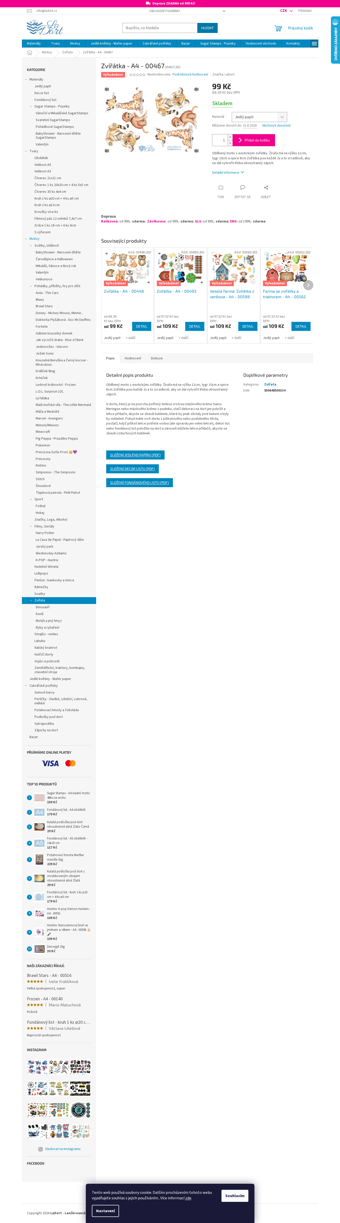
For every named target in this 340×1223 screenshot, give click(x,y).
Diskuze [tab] (157, 358)
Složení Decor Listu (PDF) (132, 469)
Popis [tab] (110, 358)
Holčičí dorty (43, 654)
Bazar (33, 737)
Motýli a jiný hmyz (49, 620)
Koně (40, 614)
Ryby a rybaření (47, 627)
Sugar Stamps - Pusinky (52, 106)
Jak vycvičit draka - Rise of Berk (60, 339)
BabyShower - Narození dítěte (58, 252)
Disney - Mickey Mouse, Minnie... (59, 313)
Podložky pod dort (48, 716)
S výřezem (42, 232)
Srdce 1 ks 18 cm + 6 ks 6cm (55, 225)
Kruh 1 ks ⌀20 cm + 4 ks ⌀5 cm (56, 198)
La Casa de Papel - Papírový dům (60, 539)
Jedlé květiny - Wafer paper (50, 678)
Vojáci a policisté (47, 661)
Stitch (40, 479)
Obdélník (41, 158)
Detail (141, 326)
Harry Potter (45, 533)
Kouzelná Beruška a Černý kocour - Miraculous (62, 362)
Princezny (43, 459)
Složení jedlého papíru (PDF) (135, 455)
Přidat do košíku (257, 140)
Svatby (39, 593)
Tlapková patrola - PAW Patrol (58, 492)
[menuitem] (34, 44)
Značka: (223, 74)
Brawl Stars (44, 306)
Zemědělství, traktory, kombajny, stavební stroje (59, 670)
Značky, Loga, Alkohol (50, 519)
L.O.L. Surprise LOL (49, 391)
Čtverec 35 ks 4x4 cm (50, 191)
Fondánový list (45, 99)
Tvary (33, 151)
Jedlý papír (42, 86)
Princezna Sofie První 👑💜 (56, 452)
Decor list (41, 93)
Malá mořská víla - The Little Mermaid (63, 404)
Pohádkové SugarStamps (55, 126)
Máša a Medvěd (47, 411)
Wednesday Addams (51, 553)
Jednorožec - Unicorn (52, 346)
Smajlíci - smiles (46, 634)
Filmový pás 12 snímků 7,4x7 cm (58, 218)
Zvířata (39, 600)
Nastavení (105, 1211)
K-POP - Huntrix (47, 560)
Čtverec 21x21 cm (47, 178)
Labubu (39, 640)
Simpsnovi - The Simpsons (55, 472)
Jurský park (44, 546)
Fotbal (40, 506)
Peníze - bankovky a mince (54, 580)
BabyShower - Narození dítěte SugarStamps (58, 135)
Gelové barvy (44, 692)
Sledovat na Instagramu (63, 1149)
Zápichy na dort (46, 730)
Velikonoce (44, 279)
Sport (38, 499)
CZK (284, 10)
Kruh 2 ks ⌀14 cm (47, 205)
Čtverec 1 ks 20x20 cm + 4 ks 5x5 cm (61, 184)
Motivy (34, 238)
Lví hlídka (42, 398)
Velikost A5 (42, 164)
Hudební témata (46, 566)
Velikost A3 (42, 171)
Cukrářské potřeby (43, 685)
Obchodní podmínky (164, 11)
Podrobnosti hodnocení (190, 74)
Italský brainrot (45, 647)
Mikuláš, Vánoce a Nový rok (56, 266)
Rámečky (41, 587)
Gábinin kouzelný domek (54, 333)
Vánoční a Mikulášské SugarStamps (62, 113)
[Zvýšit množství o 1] (230, 137)
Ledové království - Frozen (56, 384)
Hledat (207, 28)
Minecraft (43, 431)
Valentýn (42, 144)
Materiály (36, 79)
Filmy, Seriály (44, 526)
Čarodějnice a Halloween (54, 259)
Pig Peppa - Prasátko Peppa (57, 438)
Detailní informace (225, 172)
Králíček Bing (45, 371)
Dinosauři (43, 607)
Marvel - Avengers (49, 418)
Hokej (40, 512)
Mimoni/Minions (47, 425)
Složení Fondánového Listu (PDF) (139, 482)
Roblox (41, 465)
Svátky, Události (46, 245)
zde (188, 1198)
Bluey (40, 299)
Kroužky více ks (46, 211)
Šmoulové (43, 485)
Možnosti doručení (276, 125)
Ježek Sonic (45, 353)
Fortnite (42, 326)
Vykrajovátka (44, 723)
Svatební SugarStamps (53, 120)
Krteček (42, 377)
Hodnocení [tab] (133, 358)
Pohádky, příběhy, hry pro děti (57, 286)
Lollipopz (41, 573)
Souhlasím (235, 1196)
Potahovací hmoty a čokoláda (56, 710)
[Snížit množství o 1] (230, 143)
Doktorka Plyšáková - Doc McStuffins (63, 319)
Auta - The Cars (47, 292)
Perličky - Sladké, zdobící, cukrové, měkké (60, 701)
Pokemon (43, 445)
